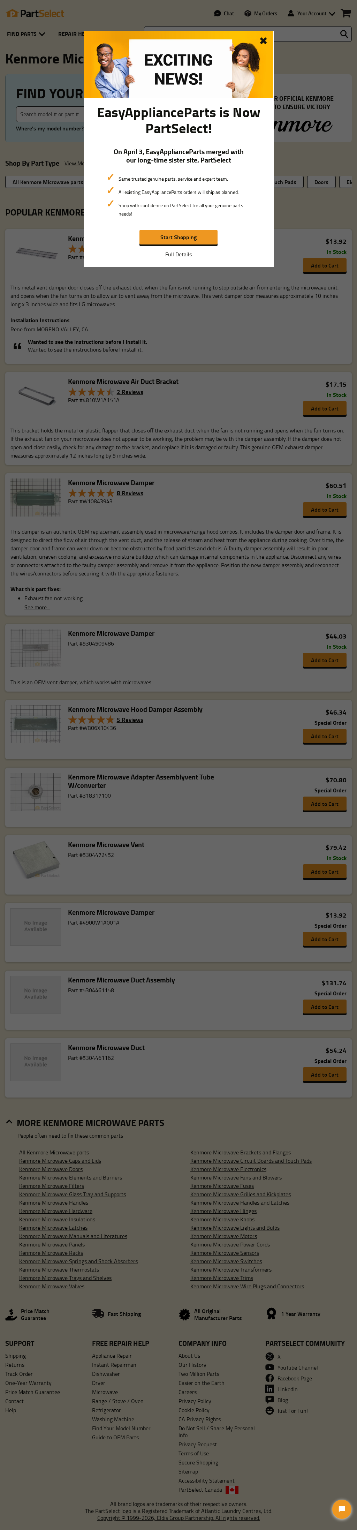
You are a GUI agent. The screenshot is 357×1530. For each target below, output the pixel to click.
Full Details (178, 254)
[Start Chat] (341, 1509)
